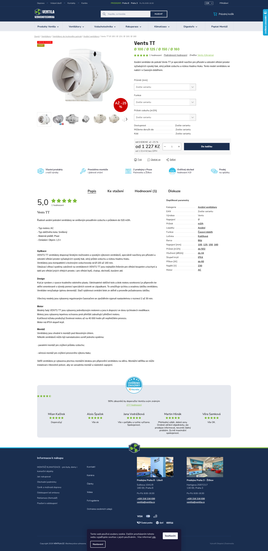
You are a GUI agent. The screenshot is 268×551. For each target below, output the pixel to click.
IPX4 (200, 257)
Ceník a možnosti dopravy (49, 487)
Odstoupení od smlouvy (48, 492)
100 (200, 244)
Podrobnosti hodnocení (175, 55)
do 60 (201, 261)
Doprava (40, 3)
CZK (208, 3)
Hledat (159, 14)
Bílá (200, 240)
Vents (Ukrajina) (206, 55)
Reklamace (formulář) (47, 498)
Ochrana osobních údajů (99, 509)
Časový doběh (205, 232)
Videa (90, 492)
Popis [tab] (92, 191)
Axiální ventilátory (207, 207)
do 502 (201, 248)
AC (199, 269)
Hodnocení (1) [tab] (146, 191)
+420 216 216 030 (146, 498)
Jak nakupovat (44, 476)
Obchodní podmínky (46, 482)
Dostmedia (229, 543)
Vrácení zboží (55, 3)
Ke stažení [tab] (115, 191)
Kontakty (71, 3)
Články (90, 484)
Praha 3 (134, 3)
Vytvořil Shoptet (217, 543)
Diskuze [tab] (174, 191)
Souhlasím (170, 535)
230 (200, 265)
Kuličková (203, 236)
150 (211, 244)
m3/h (200, 223)
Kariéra (84, 3)
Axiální (201, 227)
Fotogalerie (93, 501)
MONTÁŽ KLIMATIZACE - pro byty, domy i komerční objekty (57, 469)
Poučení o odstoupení (47, 503)
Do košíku (206, 146)
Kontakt (91, 467)
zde (154, 537)
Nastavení (98, 544)
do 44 (201, 253)
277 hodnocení (134, 405)
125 (205, 244)
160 (216, 244)
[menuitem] (48, 26)
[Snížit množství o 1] (165, 146)
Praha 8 (125, 3)
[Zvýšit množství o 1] (179, 146)
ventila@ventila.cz (146, 502)
